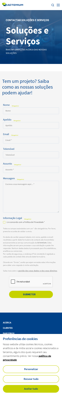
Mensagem (13, 178)
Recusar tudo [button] (31, 379)
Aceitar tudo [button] (31, 388)
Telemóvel (8, 149)
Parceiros (8, 333)
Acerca (7, 323)
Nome (11, 105)
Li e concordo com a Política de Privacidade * (26, 222)
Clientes (8, 328)
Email (10, 134)
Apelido (12, 119)
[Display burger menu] (58, 5)
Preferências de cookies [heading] (20, 339)
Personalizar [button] (31, 369)
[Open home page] (12, 5)
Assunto (12, 163)
